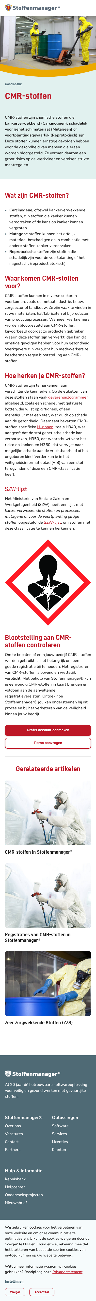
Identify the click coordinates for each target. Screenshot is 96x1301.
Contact (12, 1141)
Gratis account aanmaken (48, 730)
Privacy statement (67, 1271)
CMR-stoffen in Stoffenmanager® (38, 852)
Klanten (59, 1149)
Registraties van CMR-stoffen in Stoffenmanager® (37, 937)
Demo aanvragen (48, 743)
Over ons (13, 1126)
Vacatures (14, 1134)
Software (60, 1126)
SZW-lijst (52, 522)
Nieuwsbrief (16, 1203)
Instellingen (14, 1281)
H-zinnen (45, 427)
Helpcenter (15, 1187)
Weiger (15, 1292)
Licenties (60, 1141)
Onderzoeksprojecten (24, 1195)
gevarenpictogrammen (68, 397)
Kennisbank (13, 84)
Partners (12, 1149)
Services (59, 1134)
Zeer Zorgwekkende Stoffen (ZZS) (39, 1022)
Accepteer (41, 1292)
